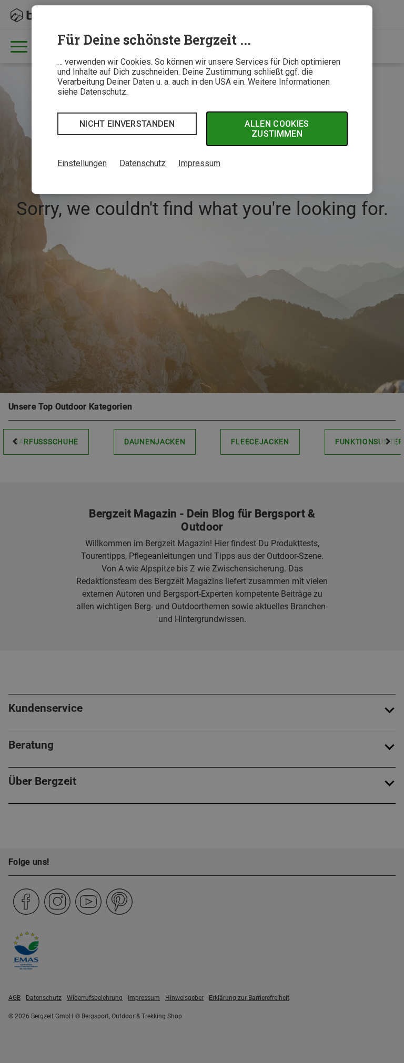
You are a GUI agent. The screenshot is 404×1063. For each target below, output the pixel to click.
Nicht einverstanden (127, 124)
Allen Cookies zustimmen (277, 129)
